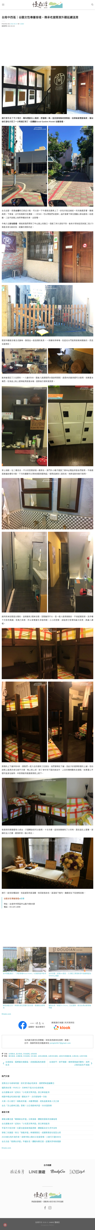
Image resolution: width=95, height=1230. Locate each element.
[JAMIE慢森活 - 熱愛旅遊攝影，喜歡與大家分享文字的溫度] (47, 4)
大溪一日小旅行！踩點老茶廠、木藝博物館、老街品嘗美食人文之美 (30, 1101)
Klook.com (6, 1014)
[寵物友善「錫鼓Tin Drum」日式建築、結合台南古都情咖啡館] (70, 991)
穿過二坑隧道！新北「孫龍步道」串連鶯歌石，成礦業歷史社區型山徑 (31, 1133)
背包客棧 (26, 1054)
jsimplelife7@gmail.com (60, 1043)
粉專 (22, 899)
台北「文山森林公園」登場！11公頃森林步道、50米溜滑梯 (27, 1106)
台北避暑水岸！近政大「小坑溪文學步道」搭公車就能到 (25, 1092)
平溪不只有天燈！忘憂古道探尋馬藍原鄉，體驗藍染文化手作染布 (29, 1128)
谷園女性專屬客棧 (65, 1056)
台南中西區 (83, 1056)
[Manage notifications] (5, 1225)
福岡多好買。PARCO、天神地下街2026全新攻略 (23, 1088)
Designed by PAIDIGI (47, 1225)
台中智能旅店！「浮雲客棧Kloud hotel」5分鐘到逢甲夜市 (24, 973)
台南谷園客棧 (42, 1056)
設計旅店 (19, 1054)
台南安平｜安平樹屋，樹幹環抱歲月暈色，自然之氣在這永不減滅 (69, 1063)
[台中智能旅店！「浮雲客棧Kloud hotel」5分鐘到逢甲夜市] (24, 959)
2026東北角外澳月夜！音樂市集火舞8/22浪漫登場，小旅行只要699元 (31, 1137)
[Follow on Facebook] (45, 1208)
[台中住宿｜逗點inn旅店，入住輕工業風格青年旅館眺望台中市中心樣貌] (70, 959)
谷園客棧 (19, 1056)
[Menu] (3, 4)
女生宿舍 (34, 1056)
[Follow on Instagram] (49, 1208)
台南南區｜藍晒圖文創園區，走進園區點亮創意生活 (25, 1063)
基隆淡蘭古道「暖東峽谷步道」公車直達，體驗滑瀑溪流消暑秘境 (29, 1119)
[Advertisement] (47, 48)
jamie (22, 24)
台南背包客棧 (53, 1056)
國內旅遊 (12, 1056)
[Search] (92, 4)
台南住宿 (75, 1056)
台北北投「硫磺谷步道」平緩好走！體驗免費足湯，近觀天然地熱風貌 (31, 1141)
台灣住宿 (34, 1054)
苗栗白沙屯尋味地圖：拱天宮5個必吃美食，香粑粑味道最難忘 (28, 1083)
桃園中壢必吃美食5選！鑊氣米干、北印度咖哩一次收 (24, 1097)
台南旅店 (12, 1054)
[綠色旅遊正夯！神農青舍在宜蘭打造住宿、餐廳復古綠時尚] (24, 991)
